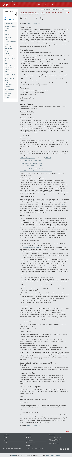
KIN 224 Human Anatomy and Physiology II (31, 163)
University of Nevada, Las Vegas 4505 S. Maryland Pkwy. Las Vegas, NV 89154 (56, 439)
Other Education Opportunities (9, 90)
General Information (10, 26)
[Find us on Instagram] (65, 449)
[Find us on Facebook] (61, 449)
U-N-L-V (6, 4)
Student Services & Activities (10, 79)
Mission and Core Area (9, 29)
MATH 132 (48, 158)
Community (67, 1)
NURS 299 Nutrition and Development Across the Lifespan (36, 171)
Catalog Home (9, 23)
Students (45, 1)
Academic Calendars (7, 34)
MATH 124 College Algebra (27, 158)
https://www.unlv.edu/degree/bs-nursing (31, 247)
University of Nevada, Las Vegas (10, 1)
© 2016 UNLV (31, 448)
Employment (29, 437)
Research (59, 5)
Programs (7, 51)
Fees (6, 44)
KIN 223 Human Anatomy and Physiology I (31, 160)
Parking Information (30, 442)
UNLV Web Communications (15, 448)
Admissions (30, 5)
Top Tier (5, 440)
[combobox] (55, 9)
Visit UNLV (28, 435)
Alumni (56, 1)
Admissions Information (8, 38)
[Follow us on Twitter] (63, 449)
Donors (61, 1)
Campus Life (49, 5)
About (13, 5)
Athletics (40, 5)
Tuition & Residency (10, 41)
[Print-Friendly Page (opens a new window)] (66, 12)
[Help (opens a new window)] (68, 12)
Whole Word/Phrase (9, 17)
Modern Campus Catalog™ (53, 455)
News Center (6, 442)
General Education (10, 61)
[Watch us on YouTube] (68, 449)
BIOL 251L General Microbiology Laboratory (32, 168)
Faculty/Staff (51, 1)
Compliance (6, 435)
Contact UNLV (52, 435)
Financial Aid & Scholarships (9, 47)
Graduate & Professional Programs (8, 95)
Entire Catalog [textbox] (7, 13)
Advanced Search (9, 19)
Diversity (5, 437)
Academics (20, 5)
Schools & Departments (8, 64)
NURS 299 (63, 204)
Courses (7, 53)
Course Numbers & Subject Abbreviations (10, 69)
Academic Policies (10, 58)
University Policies (10, 56)
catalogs (13, 455)
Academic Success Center (10, 75)
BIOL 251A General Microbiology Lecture (31, 165)
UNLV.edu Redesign (39, 448)
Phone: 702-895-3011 (54, 443)
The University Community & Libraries (9, 84)
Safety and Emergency (31, 445)
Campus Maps (29, 440)
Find (67, 4)
